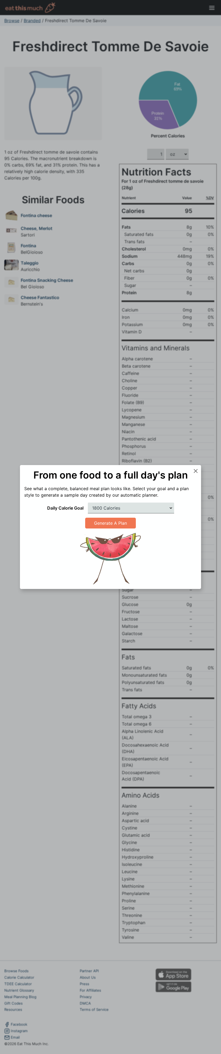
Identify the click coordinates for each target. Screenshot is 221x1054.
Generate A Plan (110, 523)
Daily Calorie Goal (65, 508)
